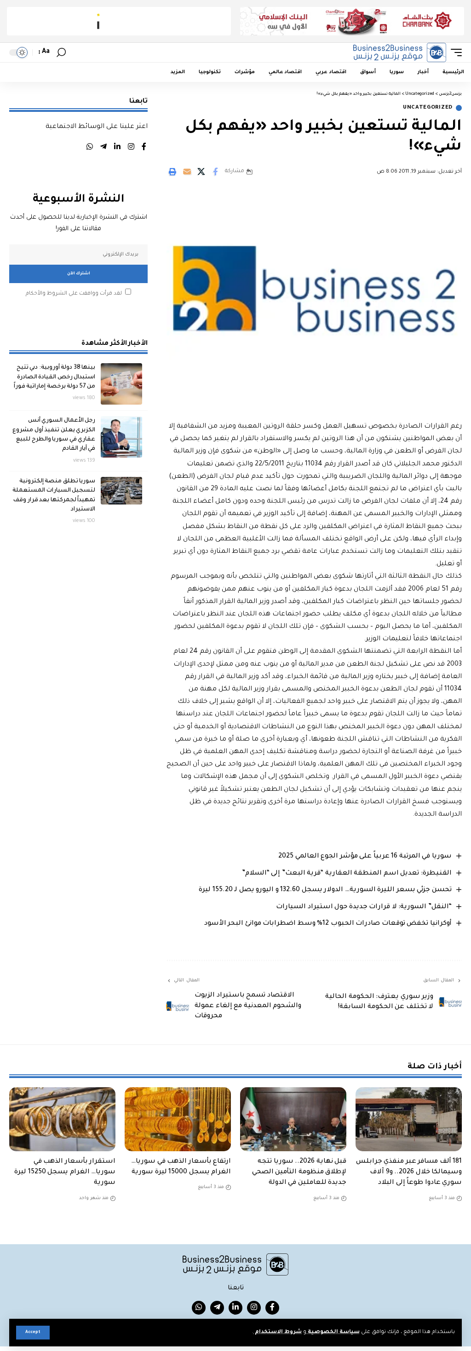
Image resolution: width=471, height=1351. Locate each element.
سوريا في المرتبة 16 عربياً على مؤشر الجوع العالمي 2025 (365, 856)
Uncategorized (428, 108)
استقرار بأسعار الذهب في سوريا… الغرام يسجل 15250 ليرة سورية (64, 1172)
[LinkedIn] (117, 148)
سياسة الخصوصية (333, 1332)
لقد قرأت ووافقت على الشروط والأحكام (74, 294)
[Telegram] (103, 148)
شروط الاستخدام (277, 1332)
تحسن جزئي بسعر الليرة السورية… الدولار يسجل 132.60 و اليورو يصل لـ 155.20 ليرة (325, 890)
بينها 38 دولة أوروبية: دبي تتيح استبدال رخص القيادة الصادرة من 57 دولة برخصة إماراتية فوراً (55, 377)
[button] (33, 1332)
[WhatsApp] (89, 148)
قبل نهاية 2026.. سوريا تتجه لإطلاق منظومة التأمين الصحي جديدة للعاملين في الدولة (299, 1172)
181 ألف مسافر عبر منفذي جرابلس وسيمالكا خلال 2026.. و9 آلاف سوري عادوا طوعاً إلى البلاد (409, 1172)
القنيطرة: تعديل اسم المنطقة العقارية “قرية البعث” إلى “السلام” (347, 873)
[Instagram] (131, 148)
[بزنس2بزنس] (399, 52)
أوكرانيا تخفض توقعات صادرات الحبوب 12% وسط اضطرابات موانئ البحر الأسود (328, 924)
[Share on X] (201, 171)
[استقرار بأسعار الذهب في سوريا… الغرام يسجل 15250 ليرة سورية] (62, 1119)
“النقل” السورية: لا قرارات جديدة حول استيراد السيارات (364, 907)
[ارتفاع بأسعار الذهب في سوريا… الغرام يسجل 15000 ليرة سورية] (178, 1119)
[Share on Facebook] (215, 171)
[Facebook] (144, 148)
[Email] (186, 171)
